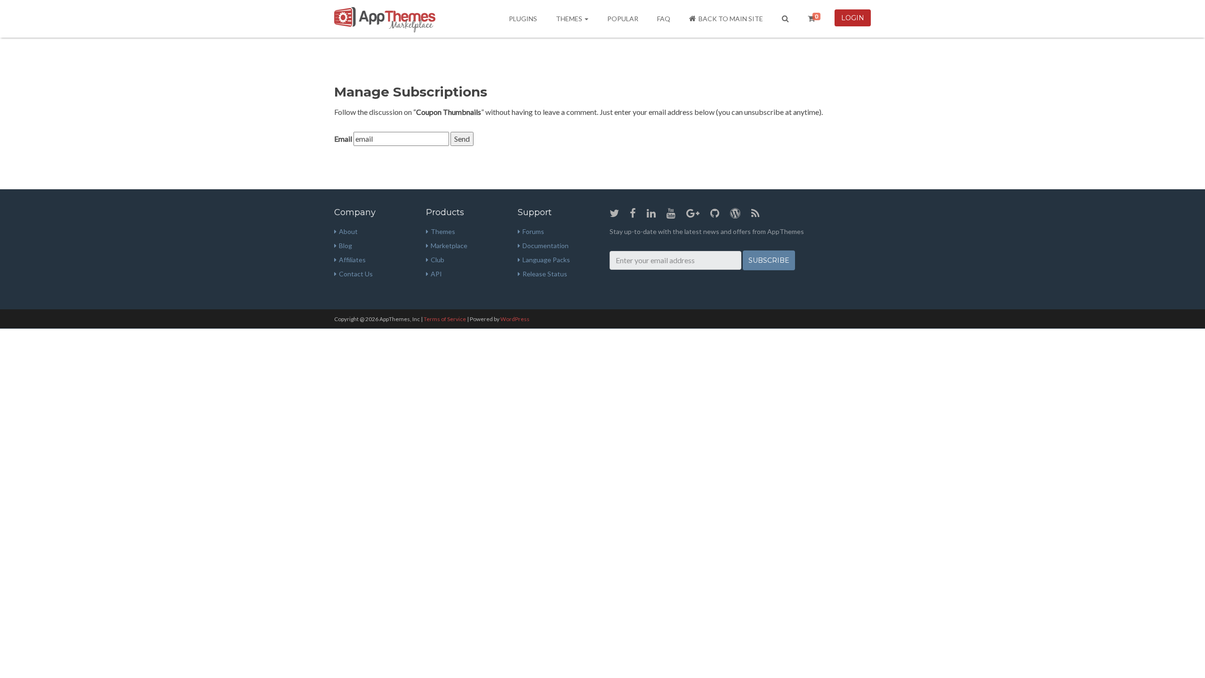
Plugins (523, 19)
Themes (570, 19)
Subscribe (768, 260)
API (436, 274)
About (348, 231)
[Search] (785, 19)
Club (437, 260)
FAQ (663, 19)
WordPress (515, 319)
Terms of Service (445, 319)
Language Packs (546, 260)
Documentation (545, 246)
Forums (533, 231)
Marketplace (449, 246)
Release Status (544, 274)
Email (343, 138)
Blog (345, 246)
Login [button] (852, 18)
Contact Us (356, 274)
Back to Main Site (731, 19)
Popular (622, 19)
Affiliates (352, 260)
